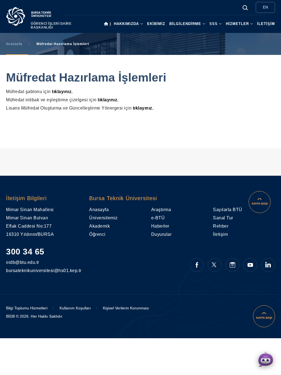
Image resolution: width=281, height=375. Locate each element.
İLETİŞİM (266, 24)
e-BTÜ (158, 218)
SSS (213, 24)
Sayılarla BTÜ (227, 209)
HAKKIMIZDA (126, 24)
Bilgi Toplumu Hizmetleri (26, 308)
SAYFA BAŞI (260, 203)
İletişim (220, 234)
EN (265, 7)
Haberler (160, 226)
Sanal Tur (223, 218)
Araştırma (161, 209)
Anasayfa (14, 44)
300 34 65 (25, 251)
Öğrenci (97, 234)
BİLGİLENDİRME (185, 24)
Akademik (99, 226)
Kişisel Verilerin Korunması (126, 308)
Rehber (220, 226)
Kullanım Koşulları (75, 308)
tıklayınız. (62, 91)
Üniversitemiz (103, 218)
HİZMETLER (237, 24)
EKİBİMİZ (156, 24)
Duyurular (161, 234)
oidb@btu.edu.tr (15, 262)
